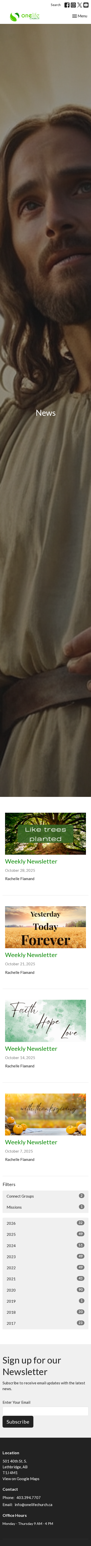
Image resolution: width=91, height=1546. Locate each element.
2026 (45, 1223)
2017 (45, 1323)
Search (56, 5)
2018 (45, 1312)
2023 (45, 1256)
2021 (45, 1278)
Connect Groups (45, 1196)
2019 (45, 1301)
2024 (45, 1245)
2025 (45, 1234)
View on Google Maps (21, 1478)
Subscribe (18, 1422)
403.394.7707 (28, 1497)
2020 (45, 1290)
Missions (45, 1207)
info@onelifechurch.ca (33, 1504)
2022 (45, 1267)
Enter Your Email (16, 1402)
